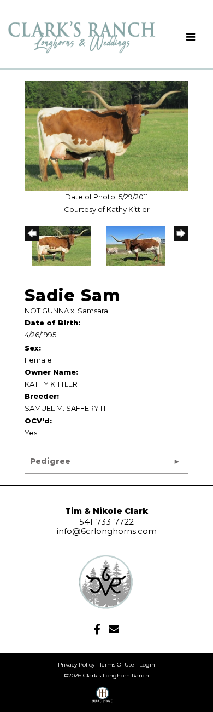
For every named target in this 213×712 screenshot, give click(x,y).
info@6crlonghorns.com (107, 531)
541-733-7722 (106, 521)
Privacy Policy (76, 664)
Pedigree (50, 461)
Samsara (93, 310)
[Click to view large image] (106, 135)
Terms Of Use (116, 664)
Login (147, 664)
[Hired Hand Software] (102, 699)
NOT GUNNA (47, 310)
